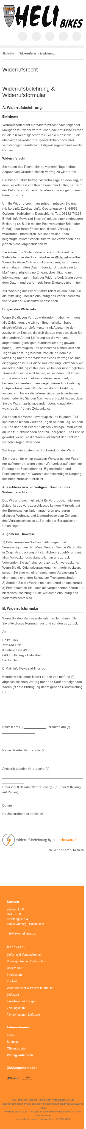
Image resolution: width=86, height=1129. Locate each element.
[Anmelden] (49, 36)
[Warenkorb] (63, 36)
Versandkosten (60, 1099)
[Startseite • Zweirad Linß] (43, 27)
